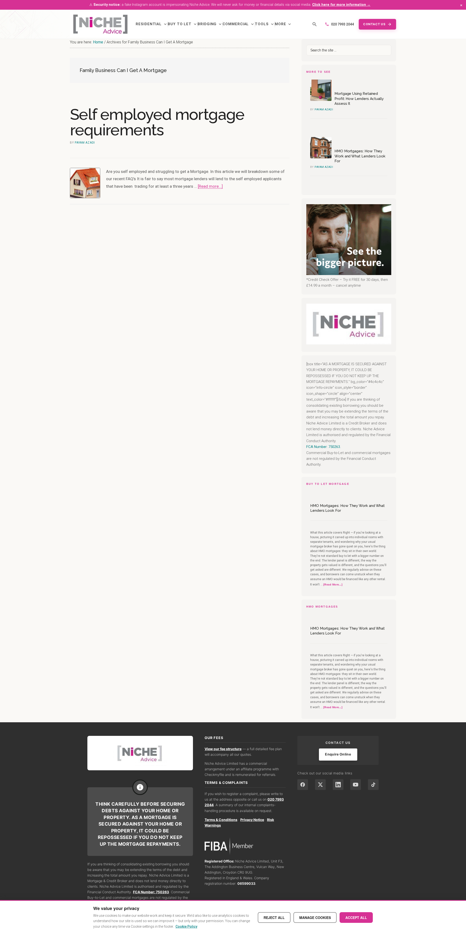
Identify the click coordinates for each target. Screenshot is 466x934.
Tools (265, 24)
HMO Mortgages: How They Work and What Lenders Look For (359, 156)
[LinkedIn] (338, 784)
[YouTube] (355, 784)
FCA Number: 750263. (323, 447)
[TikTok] (373, 784)
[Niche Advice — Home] (100, 24)
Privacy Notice (252, 820)
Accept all (356, 917)
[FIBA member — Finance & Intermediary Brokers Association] (245, 846)
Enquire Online (338, 754)
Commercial (239, 24)
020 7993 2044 (339, 24)
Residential (152, 24)
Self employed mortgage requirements (157, 122)
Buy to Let (183, 24)
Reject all (274, 917)
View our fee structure (223, 749)
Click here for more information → (341, 5)
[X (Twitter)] (320, 784)
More (283, 24)
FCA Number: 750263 (151, 892)
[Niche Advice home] (140, 753)
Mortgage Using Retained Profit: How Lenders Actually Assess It (359, 98)
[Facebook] (302, 784)
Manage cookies (315, 917)
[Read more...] (210, 186)
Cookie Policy (186, 926)
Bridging (210, 24)
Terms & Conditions (221, 820)
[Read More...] (332, 585)
